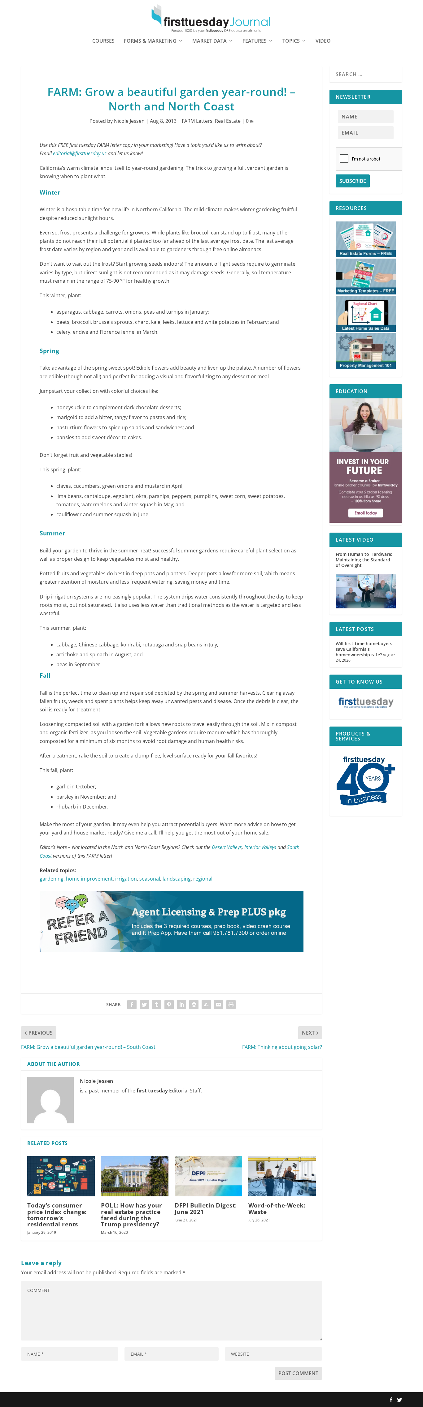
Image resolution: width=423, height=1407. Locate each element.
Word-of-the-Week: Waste (277, 1208)
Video (323, 41)
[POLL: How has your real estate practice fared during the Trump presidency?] (134, 1176)
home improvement (89, 878)
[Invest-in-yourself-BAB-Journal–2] (365, 521)
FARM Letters (197, 121)
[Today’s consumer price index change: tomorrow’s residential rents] (61, 1176)
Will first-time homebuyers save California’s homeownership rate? (364, 649)
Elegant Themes (60, 1400)
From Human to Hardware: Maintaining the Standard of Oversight (364, 559)
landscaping (177, 878)
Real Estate (228, 121)
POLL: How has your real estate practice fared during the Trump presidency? (131, 1214)
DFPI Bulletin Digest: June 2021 (206, 1208)
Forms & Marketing (150, 41)
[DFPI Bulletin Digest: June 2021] (208, 1176)
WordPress (111, 1400)
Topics (291, 41)
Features (254, 41)
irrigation (126, 878)
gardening (51, 878)
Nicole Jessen (129, 121)
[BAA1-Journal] (171, 958)
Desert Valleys (227, 847)
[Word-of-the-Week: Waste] (282, 1176)
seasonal (149, 878)
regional (202, 878)
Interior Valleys (260, 847)
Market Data (209, 41)
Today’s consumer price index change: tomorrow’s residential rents (57, 1214)
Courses (103, 41)
